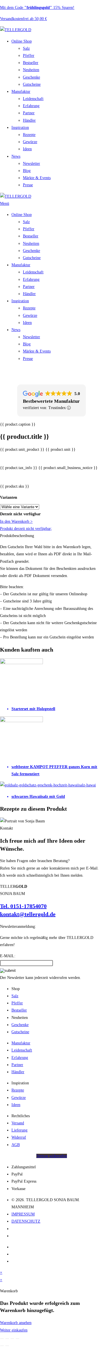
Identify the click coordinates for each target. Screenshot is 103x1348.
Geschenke (31, 77)
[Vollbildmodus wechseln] (7, 1338)
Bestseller (30, 63)
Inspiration (20, 127)
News (15, 156)
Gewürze (30, 142)
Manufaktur (20, 91)
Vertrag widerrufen (51, 1156)
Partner (29, 113)
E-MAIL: (7, 956)
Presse (28, 185)
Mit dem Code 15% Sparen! (37, 7)
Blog (27, 171)
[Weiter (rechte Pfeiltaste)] (7, 1345)
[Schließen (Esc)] (17, 1338)
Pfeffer (28, 55)
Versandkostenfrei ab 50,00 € (23, 19)
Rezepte (29, 135)
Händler (29, 120)
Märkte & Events (37, 178)
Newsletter (31, 163)
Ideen (27, 149)
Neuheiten (31, 70)
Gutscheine (32, 84)
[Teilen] (12, 1338)
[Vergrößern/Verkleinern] (2, 1338)
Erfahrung (31, 106)
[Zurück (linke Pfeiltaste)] (2, 1345)
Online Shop (21, 41)
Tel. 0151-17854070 (23, 906)
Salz (26, 48)
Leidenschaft (33, 99)
